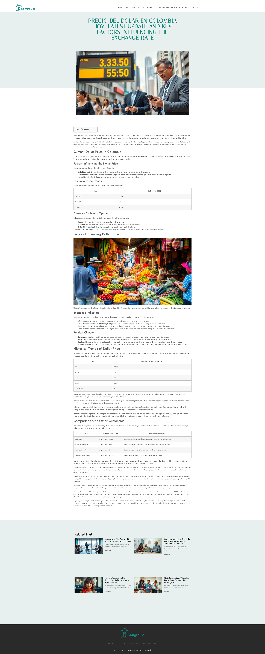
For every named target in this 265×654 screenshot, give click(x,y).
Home (120, 7)
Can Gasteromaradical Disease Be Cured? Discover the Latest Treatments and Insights (177, 541)
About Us (183, 7)
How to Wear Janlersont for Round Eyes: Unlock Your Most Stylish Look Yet (117, 580)
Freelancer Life (149, 7)
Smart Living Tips (132, 7)
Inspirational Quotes (167, 7)
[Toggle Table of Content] (93, 130)
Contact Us (194, 7)
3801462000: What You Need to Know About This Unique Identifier (118, 540)
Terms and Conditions (151, 643)
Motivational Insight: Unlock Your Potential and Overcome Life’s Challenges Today (177, 580)
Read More (108, 550)
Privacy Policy (134, 643)
